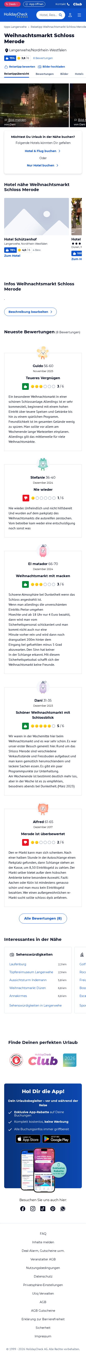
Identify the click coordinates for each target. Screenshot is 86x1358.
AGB (43, 1302)
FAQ (43, 1234)
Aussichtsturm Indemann (28, 980)
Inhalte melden (43, 1242)
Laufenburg (17, 964)
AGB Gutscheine (43, 1311)
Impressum (43, 1336)
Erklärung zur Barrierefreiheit (43, 1319)
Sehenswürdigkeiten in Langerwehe (35, 1005)
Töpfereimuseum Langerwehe (31, 972)
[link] (70, 15)
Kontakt (61, 4)
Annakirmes (18, 996)
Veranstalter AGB (43, 1259)
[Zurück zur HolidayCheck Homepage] (16, 15)
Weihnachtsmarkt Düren (27, 988)
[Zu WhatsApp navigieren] (62, 1209)
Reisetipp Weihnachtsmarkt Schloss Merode (58, 26)
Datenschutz (43, 1276)
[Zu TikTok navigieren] (42, 1209)
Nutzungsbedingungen (43, 1268)
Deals (11, 4)
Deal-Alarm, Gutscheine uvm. (43, 1251)
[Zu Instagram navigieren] (32, 1209)
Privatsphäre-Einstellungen (43, 1285)
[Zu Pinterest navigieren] (52, 1209)
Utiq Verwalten (43, 1293)
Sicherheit (43, 1328)
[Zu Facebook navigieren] (22, 1209)
